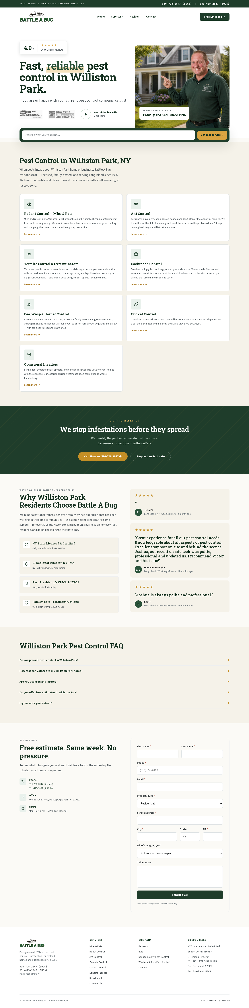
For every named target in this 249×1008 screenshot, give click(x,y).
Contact (151, 17)
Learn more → (32, 234)
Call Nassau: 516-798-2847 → (103, 456)
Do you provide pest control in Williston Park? (49, 660)
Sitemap (225, 1000)
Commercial (96, 983)
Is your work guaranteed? (36, 703)
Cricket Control (98, 967)
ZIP (205, 829)
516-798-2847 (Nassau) (41, 784)
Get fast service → (212, 135)
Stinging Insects (98, 973)
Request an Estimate (151, 456)
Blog (141, 952)
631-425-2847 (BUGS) (214, 3)
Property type (146, 796)
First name (144, 746)
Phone (141, 763)
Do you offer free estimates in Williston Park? (48, 692)
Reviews (135, 17)
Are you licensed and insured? (39, 682)
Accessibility (214, 1000)
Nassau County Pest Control (154, 957)
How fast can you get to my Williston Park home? (51, 671)
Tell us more (144, 862)
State (183, 829)
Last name (188, 746)
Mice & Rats (96, 946)
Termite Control (98, 962)
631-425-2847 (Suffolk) (41, 788)
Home (101, 17)
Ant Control (96, 957)
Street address (146, 813)
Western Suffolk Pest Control (154, 962)
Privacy (204, 1000)
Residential (96, 978)
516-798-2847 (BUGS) (177, 3)
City (140, 829)
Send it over (180, 895)
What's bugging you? (149, 845)
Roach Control (97, 952)
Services (117, 17)
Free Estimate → (214, 17)
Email (141, 779)
